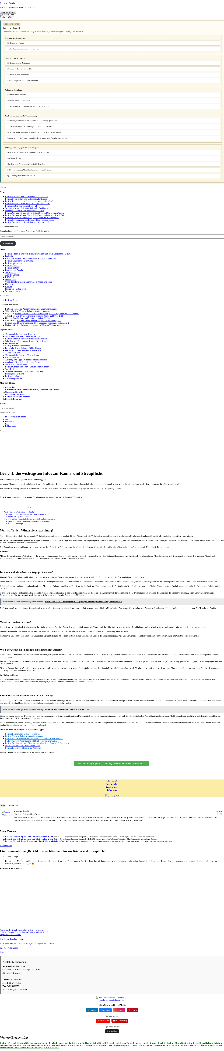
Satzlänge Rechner (14, 158)
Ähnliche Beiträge (13, 523)
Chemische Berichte (14, 392)
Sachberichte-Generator (16, 95)
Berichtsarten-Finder (15, 43)
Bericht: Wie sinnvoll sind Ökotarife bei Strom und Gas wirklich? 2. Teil (34, 213)
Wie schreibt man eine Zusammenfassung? (39, 309)
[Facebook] (217, 814)
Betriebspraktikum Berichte (17, 397)
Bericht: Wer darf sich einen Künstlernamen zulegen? (23, 1043)
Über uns (9, 284)
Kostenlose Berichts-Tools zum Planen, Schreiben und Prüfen (30, 258)
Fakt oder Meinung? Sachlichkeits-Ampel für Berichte (29, 170)
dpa (6, 419)
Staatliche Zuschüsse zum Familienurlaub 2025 (24, 210)
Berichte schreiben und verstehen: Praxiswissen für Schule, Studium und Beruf (37, 254)
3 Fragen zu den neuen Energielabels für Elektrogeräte (39, 320)
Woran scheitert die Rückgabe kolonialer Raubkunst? (27, 208)
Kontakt (8, 286)
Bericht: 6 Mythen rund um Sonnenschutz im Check (26, 196)
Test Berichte (10, 272)
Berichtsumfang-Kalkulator (18, 75)
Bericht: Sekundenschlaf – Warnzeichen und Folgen (67, 1045)
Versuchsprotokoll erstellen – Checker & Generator (28, 106)
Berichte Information (13, 263)
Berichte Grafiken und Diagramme (19, 261)
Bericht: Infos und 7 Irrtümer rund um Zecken (31, 318)
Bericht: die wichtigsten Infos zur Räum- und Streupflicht (39, 316)
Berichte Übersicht (12, 265)
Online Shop (10, 279)
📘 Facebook (105, 1010)
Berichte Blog (11, 300)
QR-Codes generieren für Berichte (21, 176)
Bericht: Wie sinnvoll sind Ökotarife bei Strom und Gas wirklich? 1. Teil (34, 215)
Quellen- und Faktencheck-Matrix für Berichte (26, 164)
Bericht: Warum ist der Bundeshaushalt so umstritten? (27, 222)
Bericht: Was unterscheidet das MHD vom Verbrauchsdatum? (39, 325)
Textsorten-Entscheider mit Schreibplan (23, 49)
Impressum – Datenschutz (10, 934)
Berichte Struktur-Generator (18, 100)
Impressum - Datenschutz (15, 289)
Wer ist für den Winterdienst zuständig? (18, 512)
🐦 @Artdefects (112, 1031)
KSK (7, 424)
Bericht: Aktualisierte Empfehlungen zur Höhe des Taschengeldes (32, 217)
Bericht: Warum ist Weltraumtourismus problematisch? (27, 203)
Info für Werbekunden (9, 948)
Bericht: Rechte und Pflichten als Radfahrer (151, 1045)
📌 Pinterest (132, 1010)
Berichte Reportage (13, 399)
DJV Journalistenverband (15, 417)
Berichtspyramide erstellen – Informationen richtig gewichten (32, 121)
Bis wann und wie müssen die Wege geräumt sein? (26, 514)
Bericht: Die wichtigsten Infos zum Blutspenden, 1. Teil (29, 836)
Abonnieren (8, 243)
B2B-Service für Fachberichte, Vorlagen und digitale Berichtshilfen (27, 943)
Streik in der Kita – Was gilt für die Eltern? (191, 1045)
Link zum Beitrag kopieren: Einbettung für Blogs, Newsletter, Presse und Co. (112, 763)
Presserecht (9, 421)
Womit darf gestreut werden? (17, 516)
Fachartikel (9, 256)
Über (3, 805)
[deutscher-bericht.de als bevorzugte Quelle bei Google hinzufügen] (112, 1000)
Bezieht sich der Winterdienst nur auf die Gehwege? (27, 521)
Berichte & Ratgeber (8, 939)
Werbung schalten (12, 291)
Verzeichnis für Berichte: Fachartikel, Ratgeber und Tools (28, 282)
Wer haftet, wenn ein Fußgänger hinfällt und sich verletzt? (29, 519)
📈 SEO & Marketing (120, 1021)
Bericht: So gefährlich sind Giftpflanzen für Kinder (26, 199)
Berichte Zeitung (12, 268)
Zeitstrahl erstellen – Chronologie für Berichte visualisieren (31, 126)
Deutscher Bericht (7, 3)
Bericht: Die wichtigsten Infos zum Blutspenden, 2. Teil (29, 839)
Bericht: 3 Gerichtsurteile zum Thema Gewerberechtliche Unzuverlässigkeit (132, 1043)
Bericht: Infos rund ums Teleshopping (26, 1045)
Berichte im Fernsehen (15, 394)
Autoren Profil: (21, 811)
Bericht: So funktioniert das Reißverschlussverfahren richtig (29, 220)
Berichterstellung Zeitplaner (18, 63)
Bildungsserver (11, 426)
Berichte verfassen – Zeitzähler (19, 69)
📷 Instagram (119, 1010)
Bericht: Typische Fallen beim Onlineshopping (31, 311)
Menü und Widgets (8, 12)
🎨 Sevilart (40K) (103, 1021)
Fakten (3, 952)
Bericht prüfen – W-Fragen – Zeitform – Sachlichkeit (28, 152)
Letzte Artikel (13, 805)
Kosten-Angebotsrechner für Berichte (22, 80)
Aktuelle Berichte (12, 275)
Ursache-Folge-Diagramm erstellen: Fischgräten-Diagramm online (34, 132)
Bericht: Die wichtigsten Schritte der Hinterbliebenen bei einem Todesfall (37, 841)
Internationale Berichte (14, 270)
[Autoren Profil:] (7, 815)
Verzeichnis (112, 786)
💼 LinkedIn (91, 1010)
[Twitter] (220, 814)
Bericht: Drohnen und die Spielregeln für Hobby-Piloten (73, 1043)
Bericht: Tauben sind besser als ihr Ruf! (21, 206)
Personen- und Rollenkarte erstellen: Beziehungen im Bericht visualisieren (37, 138)
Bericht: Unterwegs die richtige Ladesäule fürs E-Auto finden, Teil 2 (41, 323)
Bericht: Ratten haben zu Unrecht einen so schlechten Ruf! (29, 201)
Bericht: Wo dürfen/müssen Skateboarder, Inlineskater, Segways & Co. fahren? (47, 313)
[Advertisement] (78, 450)
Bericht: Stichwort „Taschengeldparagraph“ (110, 1045)
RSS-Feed (9, 277)
